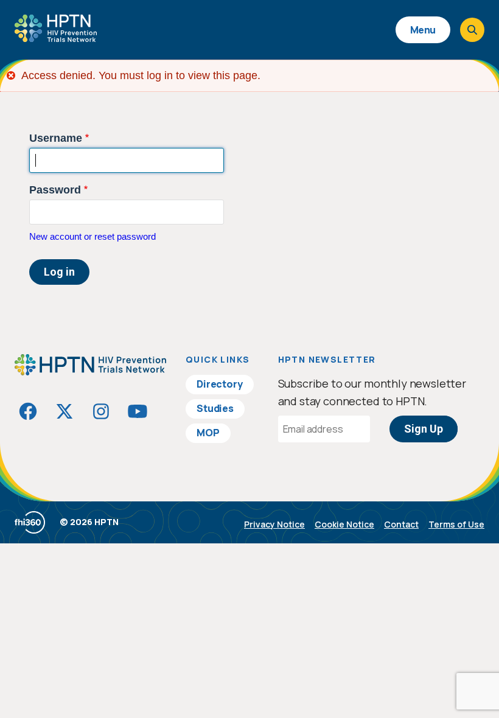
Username (55, 138)
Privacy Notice (274, 524)
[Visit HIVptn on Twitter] (64, 411)
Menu (423, 30)
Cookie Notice (344, 524)
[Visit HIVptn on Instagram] (101, 411)
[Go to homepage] (56, 37)
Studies (215, 408)
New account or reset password (92, 236)
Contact (401, 524)
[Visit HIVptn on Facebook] (28, 411)
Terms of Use (456, 524)
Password (55, 190)
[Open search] (472, 30)
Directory (220, 384)
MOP (208, 432)
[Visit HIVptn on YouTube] (137, 411)
